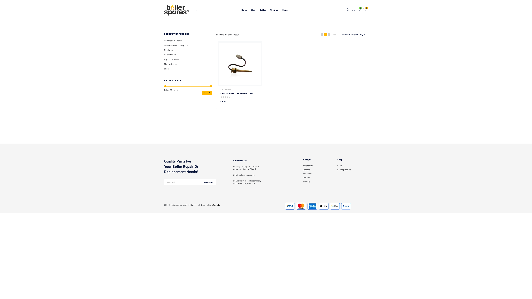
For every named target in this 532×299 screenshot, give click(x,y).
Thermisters (225, 90)
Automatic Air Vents (173, 40)
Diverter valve (170, 54)
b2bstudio (216, 205)
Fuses (166, 68)
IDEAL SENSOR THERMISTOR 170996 (237, 93)
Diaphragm (169, 50)
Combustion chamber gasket (176, 45)
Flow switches (170, 64)
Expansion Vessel (171, 59)
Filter (207, 92)
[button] (365, 10)
